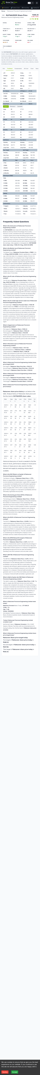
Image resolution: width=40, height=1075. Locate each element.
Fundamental (18, 68)
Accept (14, 1072)
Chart (32, 68)
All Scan (26, 68)
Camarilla (19, 106)
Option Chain (15, 7)
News (37, 68)
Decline (5, 1072)
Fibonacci (12, 106)
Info (4, 68)
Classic (6, 106)
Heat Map (25, 7)
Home (3, 11)
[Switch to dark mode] (30, 2)
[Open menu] (37, 3)
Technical (9, 68)
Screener (5, 7)
